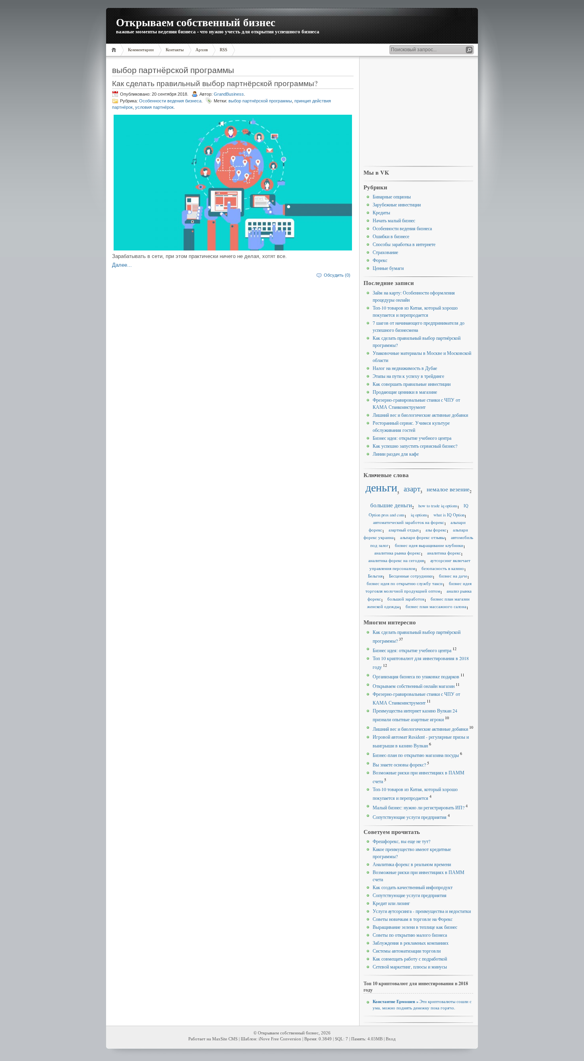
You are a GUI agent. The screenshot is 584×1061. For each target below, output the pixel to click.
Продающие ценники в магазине (405, 392)
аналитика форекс (444, 553)
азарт (412, 488)
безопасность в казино (443, 568)
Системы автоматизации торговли (407, 950)
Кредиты (381, 212)
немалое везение (448, 489)
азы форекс (436, 530)
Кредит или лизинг (391, 903)
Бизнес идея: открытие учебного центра (412, 438)
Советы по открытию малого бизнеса (410, 935)
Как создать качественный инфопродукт (413, 887)
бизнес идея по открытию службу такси (405, 583)
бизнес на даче (453, 576)
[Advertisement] (418, 111)
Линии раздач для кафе (396, 454)
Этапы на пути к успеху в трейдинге (408, 376)
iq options (419, 515)
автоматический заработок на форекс (408, 522)
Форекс (380, 260)
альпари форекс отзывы (422, 537)
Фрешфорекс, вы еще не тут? (401, 841)
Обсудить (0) (337, 275)
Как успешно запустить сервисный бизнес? (415, 446)
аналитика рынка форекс (397, 553)
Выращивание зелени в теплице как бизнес (415, 927)
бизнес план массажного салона (436, 606)
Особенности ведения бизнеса (170, 100)
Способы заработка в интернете (404, 244)
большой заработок (405, 599)
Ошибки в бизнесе (391, 236)
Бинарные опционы (392, 196)
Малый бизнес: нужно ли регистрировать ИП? (418, 807)
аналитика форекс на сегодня (396, 560)
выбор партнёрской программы (260, 100)
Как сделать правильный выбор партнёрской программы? (214, 83)
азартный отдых (404, 530)
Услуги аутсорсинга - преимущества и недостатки (422, 911)
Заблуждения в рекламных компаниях (411, 943)
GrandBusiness (229, 94)
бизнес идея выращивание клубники (429, 545)
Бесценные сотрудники (411, 576)
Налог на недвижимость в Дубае (405, 368)
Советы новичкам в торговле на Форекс (413, 919)
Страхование (385, 252)
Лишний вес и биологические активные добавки (420, 415)
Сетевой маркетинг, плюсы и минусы (410, 966)
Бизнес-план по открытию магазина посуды (416, 755)
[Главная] (115, 50)
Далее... (122, 265)
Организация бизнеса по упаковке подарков (416, 676)
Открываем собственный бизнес (195, 22)
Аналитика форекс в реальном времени (412, 864)
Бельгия (375, 576)
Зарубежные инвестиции (397, 204)
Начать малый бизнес (394, 220)
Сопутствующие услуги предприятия (410, 817)
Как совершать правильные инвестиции (412, 384)
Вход (391, 1039)
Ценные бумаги (388, 268)
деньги (381, 487)
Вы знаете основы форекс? (399, 764)
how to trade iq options (437, 505)
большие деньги (391, 505)
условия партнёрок (154, 107)
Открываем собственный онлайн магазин (413, 686)
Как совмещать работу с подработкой (410, 958)
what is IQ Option (448, 515)
